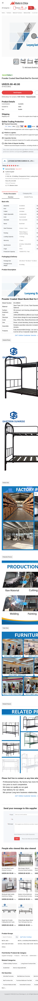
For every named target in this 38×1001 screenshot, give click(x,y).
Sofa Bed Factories (8, 976)
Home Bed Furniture (25, 984)
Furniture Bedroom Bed (9, 984)
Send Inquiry (17, 92)
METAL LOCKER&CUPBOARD (26, 940)
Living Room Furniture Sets (28, 963)
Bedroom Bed (27, 12)
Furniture (9, 12)
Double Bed (34, 12)
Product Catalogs (27, 937)
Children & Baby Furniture (10, 963)
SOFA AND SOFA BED (7, 944)
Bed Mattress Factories (23, 976)
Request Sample (31, 96)
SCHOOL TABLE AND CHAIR (25, 944)
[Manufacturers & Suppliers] (19, 3)
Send (17, 838)
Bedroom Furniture (17, 12)
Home (3, 12)
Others (3, 947)
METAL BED (5, 940)
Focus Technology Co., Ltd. (22, 994)
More (3, 988)
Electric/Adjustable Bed (19, 968)
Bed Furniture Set (8, 980)
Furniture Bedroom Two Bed (24, 980)
